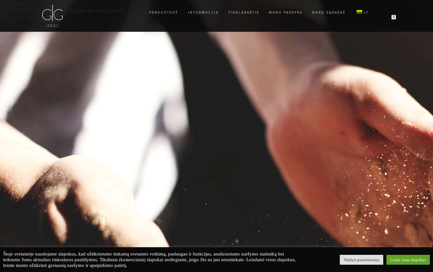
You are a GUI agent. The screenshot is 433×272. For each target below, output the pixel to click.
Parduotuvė (163, 12)
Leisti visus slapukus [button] (408, 259)
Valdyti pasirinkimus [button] (361, 259)
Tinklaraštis (243, 12)
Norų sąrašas (329, 12)
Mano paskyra (286, 12)
